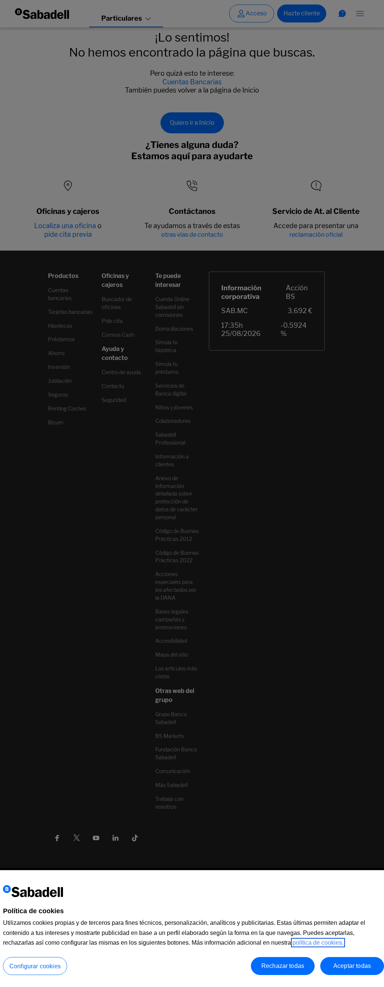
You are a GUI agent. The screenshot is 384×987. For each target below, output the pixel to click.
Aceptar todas (352, 966)
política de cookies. (318, 942)
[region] (192, 928)
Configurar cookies (35, 966)
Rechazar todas (282, 966)
